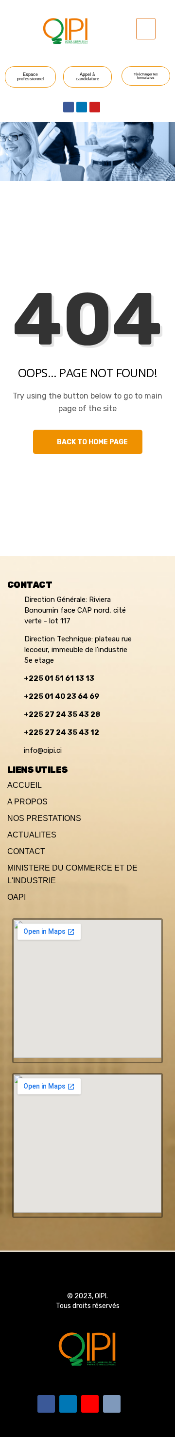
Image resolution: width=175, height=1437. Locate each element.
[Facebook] (68, 107)
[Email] (112, 1404)
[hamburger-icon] (146, 28)
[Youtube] (94, 107)
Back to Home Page (91, 442)
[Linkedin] (81, 107)
